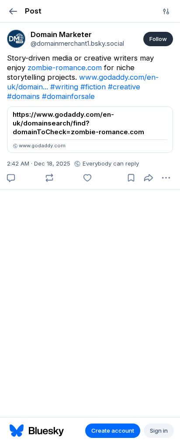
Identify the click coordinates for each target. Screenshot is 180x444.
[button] (13, 11)
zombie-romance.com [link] (65, 67)
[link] (16, 39)
